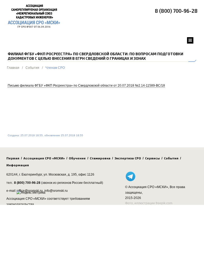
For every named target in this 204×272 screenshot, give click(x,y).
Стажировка (100, 158)
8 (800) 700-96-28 (176, 11)
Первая (12, 158)
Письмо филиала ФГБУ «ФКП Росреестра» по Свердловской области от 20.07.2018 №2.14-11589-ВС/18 (86, 85)
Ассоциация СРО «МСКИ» (44, 158)
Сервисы (152, 158)
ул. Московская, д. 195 (60, 174)
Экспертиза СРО (127, 158)
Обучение (77, 158)
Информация (17, 165)
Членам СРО (55, 68)
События (32, 68)
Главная (13, 68)
